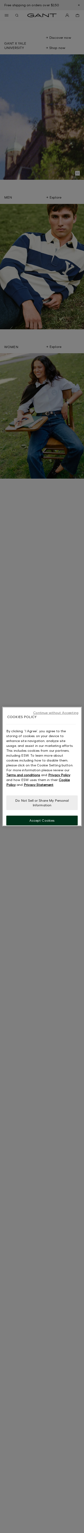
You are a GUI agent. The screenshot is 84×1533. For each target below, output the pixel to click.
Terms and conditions (23, 775)
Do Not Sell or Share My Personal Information (42, 802)
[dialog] (42, 767)
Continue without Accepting (55, 713)
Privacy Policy (59, 775)
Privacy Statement (38, 785)
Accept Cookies (42, 820)
